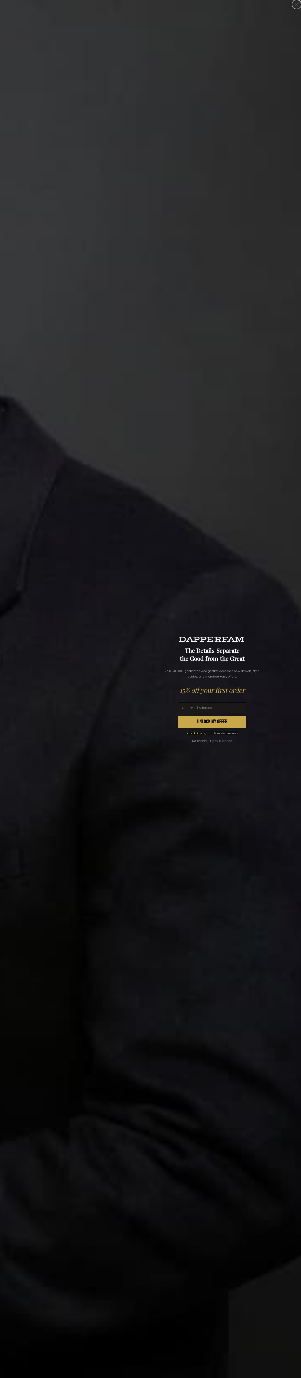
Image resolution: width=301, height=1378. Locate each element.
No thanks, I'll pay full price (212, 741)
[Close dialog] (296, 4)
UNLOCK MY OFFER (212, 721)
